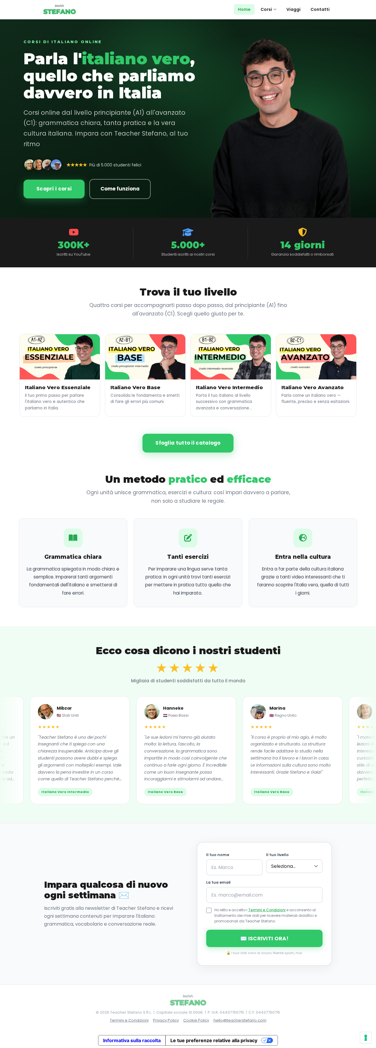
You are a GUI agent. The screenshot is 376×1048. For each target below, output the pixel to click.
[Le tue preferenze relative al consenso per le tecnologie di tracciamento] (365, 1037)
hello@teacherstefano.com (240, 1020)
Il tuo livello (277, 854)
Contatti (320, 9)
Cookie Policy (196, 1020)
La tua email (218, 882)
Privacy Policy (166, 1020)
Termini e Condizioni (267, 909)
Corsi (266, 9)
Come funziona (120, 188)
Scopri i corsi (54, 188)
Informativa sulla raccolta (132, 1040)
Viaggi (293, 9)
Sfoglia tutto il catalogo (188, 442)
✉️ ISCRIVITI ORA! (264, 938)
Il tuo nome (217, 854)
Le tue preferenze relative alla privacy (213, 1040)
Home (244, 9)
